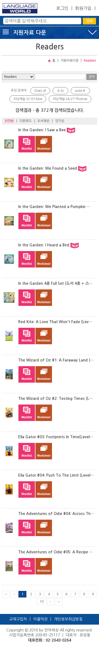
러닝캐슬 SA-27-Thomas (70, 99)
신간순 (9, 121)
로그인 (62, 8)
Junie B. (80, 90)
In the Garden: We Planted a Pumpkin (52, 207)
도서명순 (43, 121)
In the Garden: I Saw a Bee (42, 130)
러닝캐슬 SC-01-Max (27, 99)
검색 (89, 21)
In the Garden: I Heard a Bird (43, 245)
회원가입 (83, 8)
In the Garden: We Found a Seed (47, 168)
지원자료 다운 (29, 32)
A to (60, 90)
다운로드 (26, 121)
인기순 (59, 121)
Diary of (40, 90)
